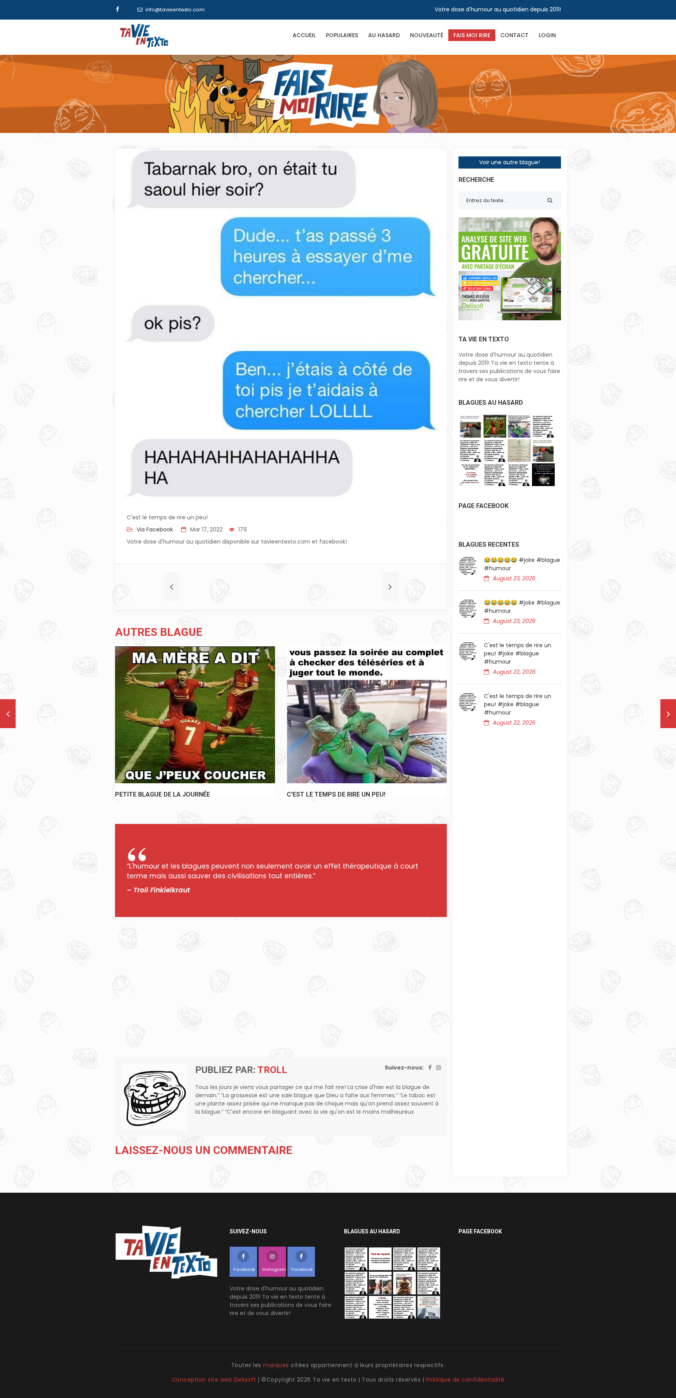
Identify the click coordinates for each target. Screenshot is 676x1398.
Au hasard (384, 35)
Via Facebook (154, 529)
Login (547, 35)
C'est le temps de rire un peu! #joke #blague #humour (517, 653)
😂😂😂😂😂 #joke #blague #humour (522, 564)
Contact (514, 35)
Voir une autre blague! (509, 162)
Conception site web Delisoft (215, 1380)
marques (276, 1365)
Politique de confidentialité (465, 1380)
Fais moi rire (471, 35)
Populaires (342, 35)
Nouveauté (426, 35)
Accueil (304, 35)
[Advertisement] (281, 987)
